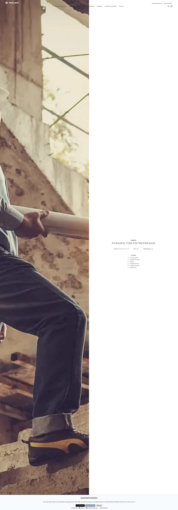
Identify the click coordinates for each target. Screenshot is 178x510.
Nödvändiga (75, 508)
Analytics (82, 508)
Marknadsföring (104, 508)
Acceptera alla (80, 505)
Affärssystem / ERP (60, 6)
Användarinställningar (92, 508)
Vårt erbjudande (88, 6)
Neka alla (99, 505)
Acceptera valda (90, 505)
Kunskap (99, 6)
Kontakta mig (168, 3)
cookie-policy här (131, 501)
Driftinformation (157, 3)
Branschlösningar (75, 6)
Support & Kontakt (111, 6)
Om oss (121, 6)
